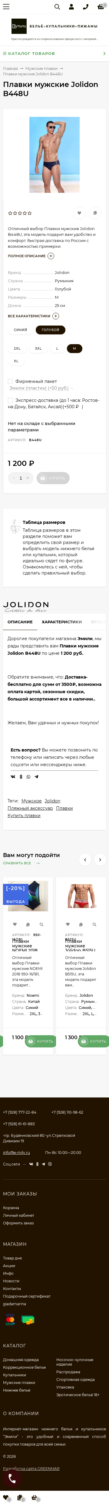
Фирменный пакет (35, 381)
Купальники (14, 1375)
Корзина (11, 1207)
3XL (38, 349)
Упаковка (65, 1387)
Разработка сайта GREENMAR (31, 1468)
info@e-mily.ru (16, 1152)
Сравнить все (17, 863)
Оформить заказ (18, 1223)
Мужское (31, 801)
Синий (20, 330)
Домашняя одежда (21, 1359)
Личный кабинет (18, 1215)
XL (16, 361)
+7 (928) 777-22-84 (19, 1112)
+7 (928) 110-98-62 (67, 1112)
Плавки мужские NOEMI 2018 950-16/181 (25, 948)
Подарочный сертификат (27, 1296)
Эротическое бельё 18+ (78, 1395)
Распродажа (68, 1372)
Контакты (12, 1288)
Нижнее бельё (16, 1390)
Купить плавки (24, 815)
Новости (11, 1281)
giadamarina (14, 1304)
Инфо (8, 1273)
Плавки (64, 808)
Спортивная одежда (75, 1379)
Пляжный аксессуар (30, 808)
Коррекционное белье (24, 1367)
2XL (17, 349)
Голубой (50, 330)
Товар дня (12, 1258)
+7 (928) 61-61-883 (19, 1124)
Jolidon (52, 801)
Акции (9, 1265)
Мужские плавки (19, 1382)
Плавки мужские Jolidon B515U (80, 946)
